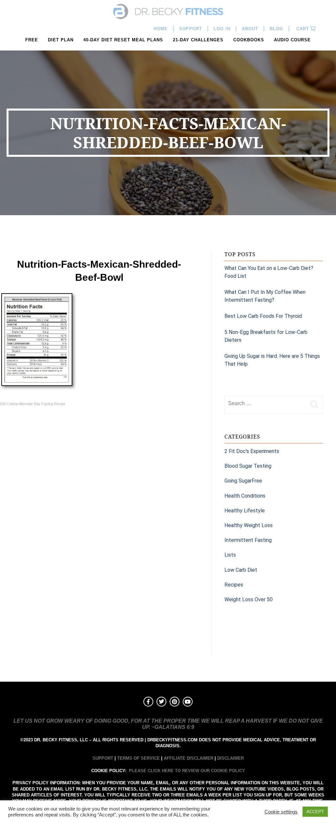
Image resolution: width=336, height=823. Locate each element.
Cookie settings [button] (281, 811)
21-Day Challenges (198, 39)
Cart (302, 28)
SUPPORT (103, 758)
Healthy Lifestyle (244, 510)
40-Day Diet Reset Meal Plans (123, 39)
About (250, 28)
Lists (230, 555)
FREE (31, 39)
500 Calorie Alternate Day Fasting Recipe (32, 404)
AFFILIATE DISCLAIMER (188, 758)
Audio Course (292, 39)
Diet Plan (61, 39)
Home (161, 28)
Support (190, 28)
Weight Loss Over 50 (248, 599)
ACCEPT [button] (315, 811)
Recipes (233, 585)
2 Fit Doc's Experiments (251, 451)
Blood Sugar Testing (247, 466)
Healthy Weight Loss (248, 525)
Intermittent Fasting (248, 540)
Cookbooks (248, 39)
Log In (222, 28)
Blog (276, 28)
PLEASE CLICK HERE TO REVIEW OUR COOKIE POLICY (187, 770)
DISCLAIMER (230, 758)
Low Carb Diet (240, 570)
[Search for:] (265, 403)
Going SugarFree (243, 481)
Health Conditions (244, 496)
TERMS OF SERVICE (138, 758)
